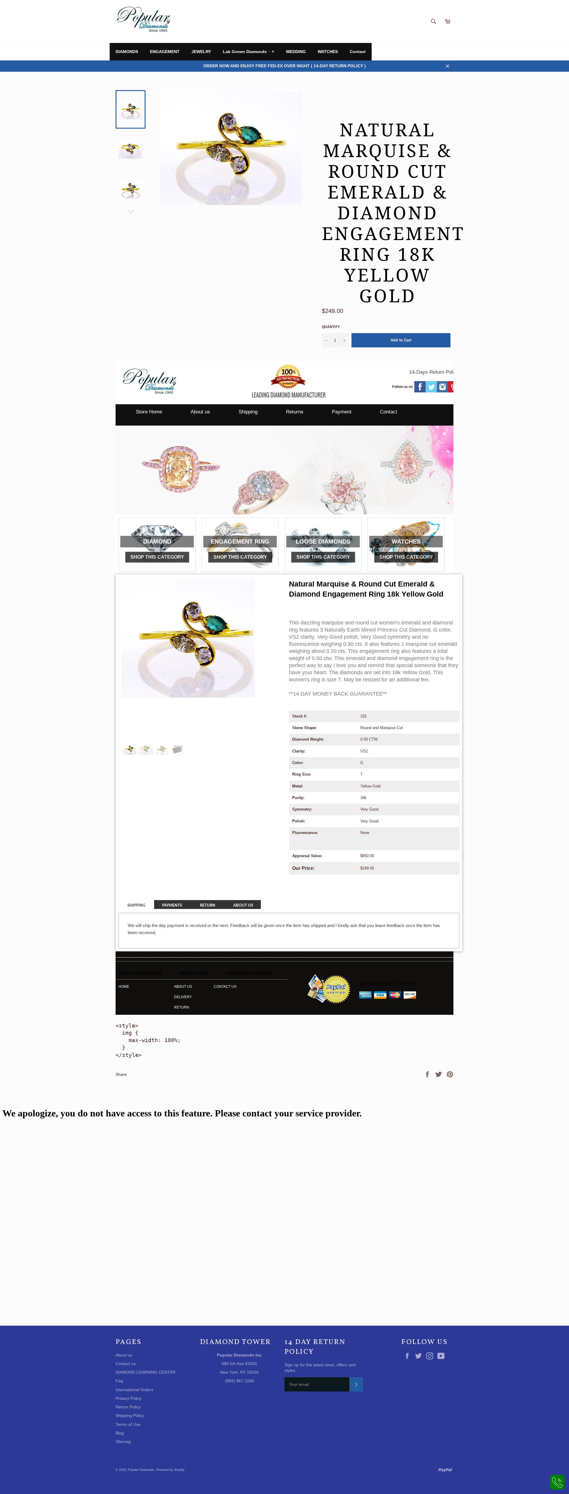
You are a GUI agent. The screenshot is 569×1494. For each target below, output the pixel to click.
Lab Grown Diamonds (245, 51)
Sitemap (123, 1441)
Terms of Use (128, 1424)
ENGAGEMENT (165, 51)
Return (181, 1007)
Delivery (183, 997)
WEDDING (296, 51)
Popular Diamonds (141, 1469)
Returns (294, 412)
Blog (120, 1433)
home (124, 987)
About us (200, 412)
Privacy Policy (128, 1398)
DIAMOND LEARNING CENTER (145, 1372)
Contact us (225, 987)
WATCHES (328, 51)
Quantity (331, 327)
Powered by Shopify (170, 1469)
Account (446, 51)
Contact (358, 51)
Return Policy (128, 1406)
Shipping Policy (130, 1415)
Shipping (248, 412)
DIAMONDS (127, 51)
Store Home (149, 412)
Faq (119, 1380)
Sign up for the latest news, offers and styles (320, 1367)
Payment (341, 412)
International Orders (134, 1389)
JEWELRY (201, 51)
